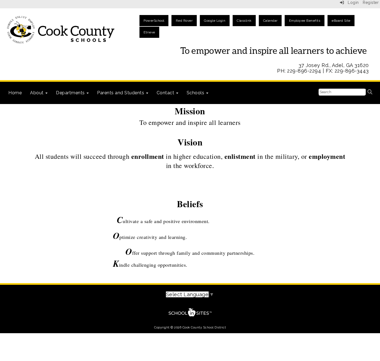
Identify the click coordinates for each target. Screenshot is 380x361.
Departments (71, 92)
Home (15, 92)
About (37, 92)
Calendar (270, 21)
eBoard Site (341, 21)
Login (351, 2)
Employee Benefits (304, 21)
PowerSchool (154, 21)
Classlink (244, 21)
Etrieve (149, 32)
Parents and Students (121, 92)
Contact (166, 92)
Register (371, 2)
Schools (196, 92)
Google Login (214, 21)
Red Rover (184, 21)
